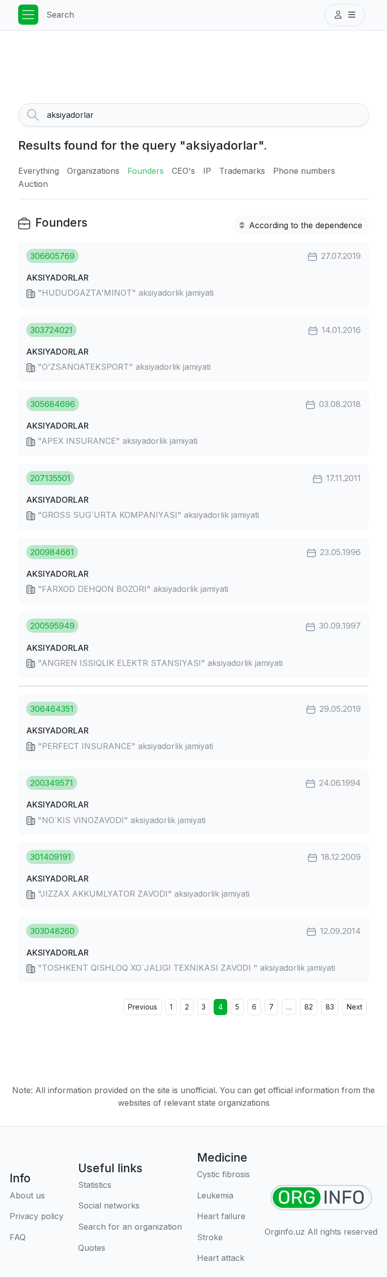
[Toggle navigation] (28, 15)
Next (354, 1006)
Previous (142, 1006)
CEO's (183, 171)
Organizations (93, 171)
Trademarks (242, 171)
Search (60, 15)
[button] (344, 15)
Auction (33, 184)
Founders (145, 171)
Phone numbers (304, 171)
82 (308, 1006)
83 (330, 1006)
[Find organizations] (321, 1198)
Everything (38, 171)
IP (207, 171)
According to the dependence (304, 225)
